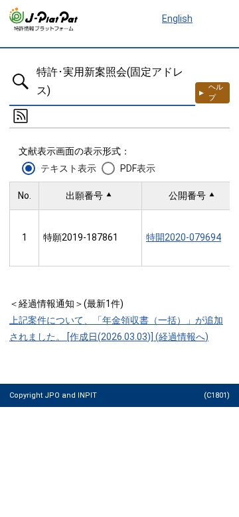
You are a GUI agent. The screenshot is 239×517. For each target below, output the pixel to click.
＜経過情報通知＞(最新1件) (66, 303)
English (177, 18)
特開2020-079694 (183, 237)
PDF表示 (137, 168)
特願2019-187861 (80, 237)
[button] (90, 196)
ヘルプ (215, 92)
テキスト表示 (68, 168)
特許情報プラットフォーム (44, 19)
